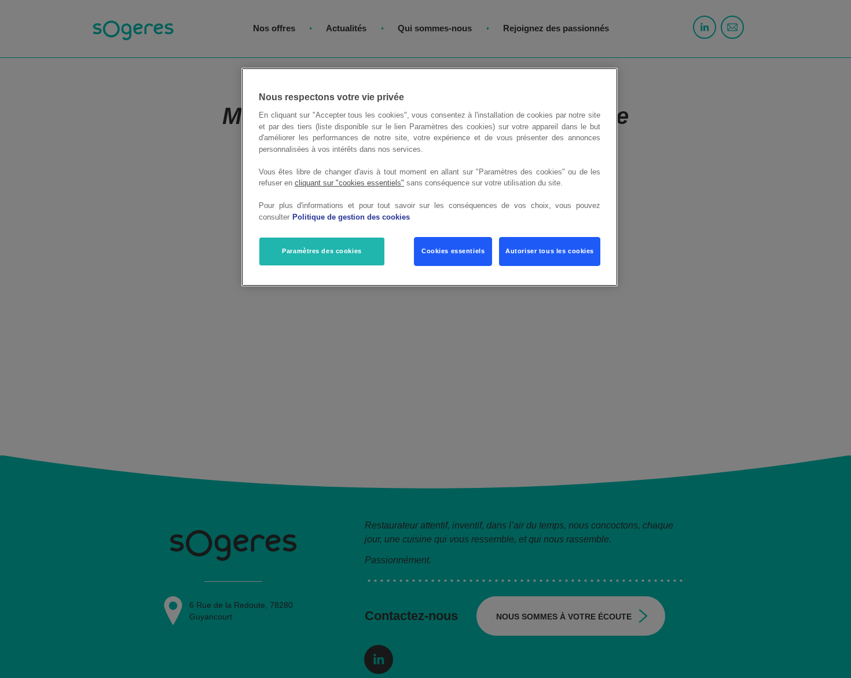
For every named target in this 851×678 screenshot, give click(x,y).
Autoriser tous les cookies (549, 251)
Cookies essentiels (453, 251)
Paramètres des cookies (322, 251)
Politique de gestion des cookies (351, 217)
